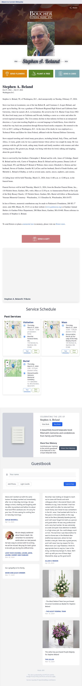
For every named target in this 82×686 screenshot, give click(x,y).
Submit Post (70, 484)
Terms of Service (47, 676)
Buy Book (57, 424)
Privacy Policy (35, 676)
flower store (60, 224)
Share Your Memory (68, 448)
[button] (13, 327)
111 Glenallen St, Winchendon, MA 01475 (33, 384)
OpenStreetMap (43, 680)
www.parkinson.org (53, 206)
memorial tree (28, 224)
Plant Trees (35, 351)
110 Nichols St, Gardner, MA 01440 (32, 345)
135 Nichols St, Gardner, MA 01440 (71, 345)
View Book (45, 424)
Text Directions (27, 351)
